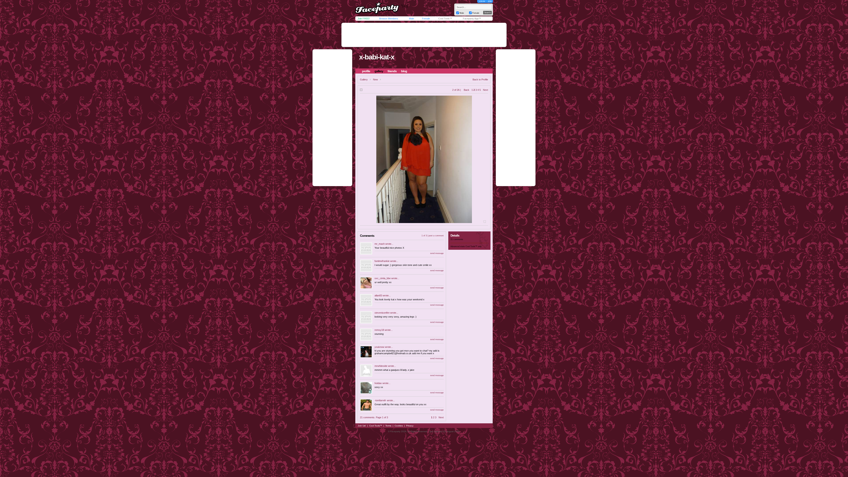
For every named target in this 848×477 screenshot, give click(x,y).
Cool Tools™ (445, 18)
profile (366, 71)
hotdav (378, 383)
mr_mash (380, 243)
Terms (388, 425)
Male (411, 18)
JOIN (490, 1)
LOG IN (482, 1)
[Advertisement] (424, 35)
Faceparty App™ (472, 18)
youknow (379, 347)
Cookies (399, 425)
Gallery (364, 79)
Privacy (409, 425)
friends (392, 71)
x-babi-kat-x (376, 57)
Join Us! (362, 425)
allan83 (378, 295)
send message (437, 253)
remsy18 (379, 330)
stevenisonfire (382, 312)
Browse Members (388, 18)
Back (466, 90)
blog (404, 71)
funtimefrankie (382, 261)
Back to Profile (480, 79)
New (375, 79)
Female (426, 18)
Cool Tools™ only (474, 246)
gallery (379, 71)
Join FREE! (364, 18)
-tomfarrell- (380, 400)
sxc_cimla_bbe (383, 278)
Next (485, 90)
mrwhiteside (381, 366)
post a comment (436, 236)
